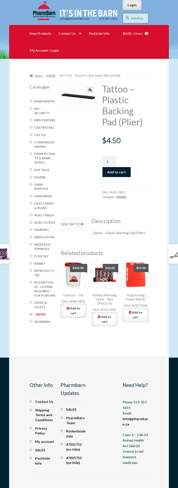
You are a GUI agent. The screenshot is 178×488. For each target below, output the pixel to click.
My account (44, 441)
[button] (90, 90)
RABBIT (39, 263)
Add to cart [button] (75, 310)
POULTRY (41, 256)
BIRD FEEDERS (44, 120)
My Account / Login (44, 50)
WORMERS (42, 322)
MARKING (41, 230)
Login (132, 5)
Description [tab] (72, 224)
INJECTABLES (44, 215)
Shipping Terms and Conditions (44, 415)
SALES (40, 450)
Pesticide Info (99, 33)
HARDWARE (43, 196)
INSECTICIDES (44, 222)
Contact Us (67, 33)
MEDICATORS (44, 237)
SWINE (51, 75)
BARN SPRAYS (44, 101)
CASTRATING (44, 127)
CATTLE (40, 135)
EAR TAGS (41, 170)
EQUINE (40, 177)
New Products (40, 33)
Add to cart (116, 172)
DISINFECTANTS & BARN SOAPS (44, 158)
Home (39, 75)
